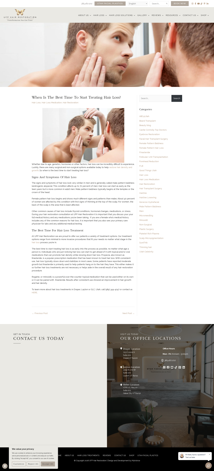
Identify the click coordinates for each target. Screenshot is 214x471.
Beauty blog (145, 125)
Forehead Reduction (149, 161)
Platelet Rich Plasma (149, 233)
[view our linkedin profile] (207, 4)
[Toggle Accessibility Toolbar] (5, 466)
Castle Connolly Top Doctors (153, 130)
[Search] (167, 3)
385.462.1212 (86, 3)
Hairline (143, 193)
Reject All (33, 464)
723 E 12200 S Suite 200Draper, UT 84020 (130, 355)
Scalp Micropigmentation (151, 238)
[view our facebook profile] (195, 4)
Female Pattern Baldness (151, 143)
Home (58, 455)
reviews (107, 455)
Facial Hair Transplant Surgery (153, 139)
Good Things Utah (148, 170)
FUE (141, 166)
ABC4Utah (144, 116)
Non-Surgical (145, 224)
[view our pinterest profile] (204, 4)
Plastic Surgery (146, 229)
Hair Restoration (70, 102)
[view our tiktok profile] (201, 4)
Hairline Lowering (147, 197)
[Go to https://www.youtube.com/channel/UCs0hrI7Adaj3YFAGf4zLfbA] (172, 367)
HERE (34, 292)
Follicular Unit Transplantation (153, 157)
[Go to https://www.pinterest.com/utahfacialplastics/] (179, 367)
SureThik (143, 242)
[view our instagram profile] (192, 4)
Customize (18, 464)
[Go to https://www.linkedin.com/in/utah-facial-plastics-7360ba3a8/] (183, 367)
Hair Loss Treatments (88, 455)
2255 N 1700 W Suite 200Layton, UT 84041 (130, 373)
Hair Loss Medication (52, 102)
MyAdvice (136, 461)
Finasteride (144, 152)
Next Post (128, 313)
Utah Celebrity (146, 251)
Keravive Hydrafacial (149, 202)
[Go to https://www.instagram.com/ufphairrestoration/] (164, 367)
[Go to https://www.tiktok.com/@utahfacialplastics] (175, 367)
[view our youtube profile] (198, 4)
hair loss (36, 242)
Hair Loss (36, 102)
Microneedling (146, 215)
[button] (110, 3)
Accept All (47, 464)
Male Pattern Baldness (150, 206)
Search (176, 98)
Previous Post (40, 313)
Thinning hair (145, 247)
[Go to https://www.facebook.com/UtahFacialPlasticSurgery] (168, 367)
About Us (69, 455)
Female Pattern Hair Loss (151, 148)
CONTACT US (120, 455)
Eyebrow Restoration (149, 134)
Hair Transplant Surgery (150, 188)
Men (141, 211)
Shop (131, 455)
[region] (33, 457)
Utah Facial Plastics (148, 455)
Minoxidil (143, 220)
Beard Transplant (147, 121)
